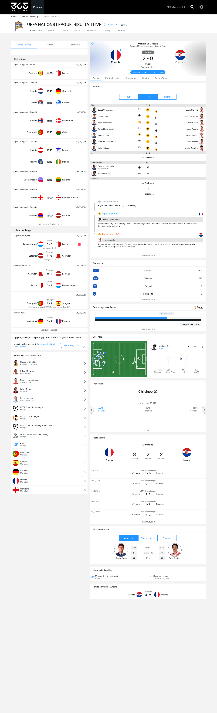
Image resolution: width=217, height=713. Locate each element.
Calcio (14, 16)
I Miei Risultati (177, 7)
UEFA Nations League (30, 16)
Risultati (37, 7)
